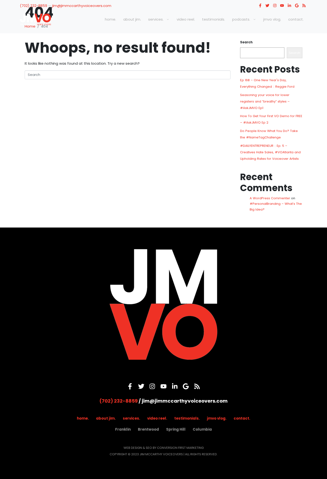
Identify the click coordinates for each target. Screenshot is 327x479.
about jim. (132, 19)
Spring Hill (176, 429)
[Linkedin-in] (289, 5)
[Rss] (304, 5)
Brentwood (148, 429)
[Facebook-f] (260, 5)
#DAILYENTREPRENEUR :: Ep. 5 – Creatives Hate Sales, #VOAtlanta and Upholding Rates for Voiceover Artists (270, 152)
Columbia (202, 429)
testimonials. (213, 19)
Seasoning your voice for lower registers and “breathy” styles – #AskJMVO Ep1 (265, 101)
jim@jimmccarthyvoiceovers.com (81, 5)
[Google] (297, 5)
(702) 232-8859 (33, 5)
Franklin (123, 429)
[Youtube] (282, 5)
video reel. (186, 19)
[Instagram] (275, 5)
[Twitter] (267, 5)
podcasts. (241, 19)
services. (156, 19)
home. (110, 19)
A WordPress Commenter (270, 198)
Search (246, 42)
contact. (296, 19)
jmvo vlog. (272, 19)
